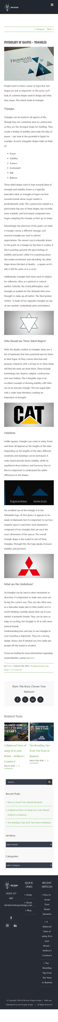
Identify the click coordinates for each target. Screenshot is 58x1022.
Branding (34, 666)
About (29, 902)
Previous (40, 29)
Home (29, 895)
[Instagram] (7, 926)
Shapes (6, 670)
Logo (46, 666)
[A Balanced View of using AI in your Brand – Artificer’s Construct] (16, 724)
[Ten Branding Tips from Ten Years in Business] (42, 724)
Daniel (9, 666)
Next (49, 29)
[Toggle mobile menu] (52, 4)
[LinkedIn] (15, 926)
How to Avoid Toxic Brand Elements (24, 802)
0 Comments (17, 670)
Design (41, 666)
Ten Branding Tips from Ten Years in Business (40, 751)
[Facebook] (11, 918)
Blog (29, 910)
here (32, 658)
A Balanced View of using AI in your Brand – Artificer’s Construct (47, 939)
